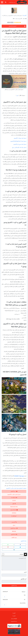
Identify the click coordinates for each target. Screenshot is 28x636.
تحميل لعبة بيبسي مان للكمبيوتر (19, 144)
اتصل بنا (14, 616)
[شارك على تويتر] (20, 547)
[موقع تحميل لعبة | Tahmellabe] (22, 2)
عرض (17, 95)
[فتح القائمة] (2, 2)
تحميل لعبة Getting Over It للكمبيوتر (18, 141)
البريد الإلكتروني (23, 579)
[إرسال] (5, 2)
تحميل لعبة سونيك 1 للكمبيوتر (20, 138)
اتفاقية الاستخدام (14, 618)
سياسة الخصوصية (14, 621)
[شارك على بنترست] (8, 547)
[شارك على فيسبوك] (20, 545)
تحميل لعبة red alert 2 (19, 476)
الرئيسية (24, 15)
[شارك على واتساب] (8, 545)
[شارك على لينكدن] (14, 550)
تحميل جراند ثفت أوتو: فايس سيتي (19, 147)
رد (4, 596)
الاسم (25, 572)
